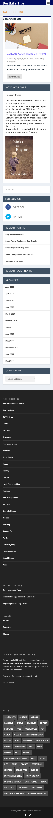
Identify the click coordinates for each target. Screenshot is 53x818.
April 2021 (9, 293)
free (19, 729)
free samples (31, 729)
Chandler (31, 723)
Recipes (6, 518)
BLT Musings (8, 417)
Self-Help (6, 524)
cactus (20, 723)
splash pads (21, 770)
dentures (8, 729)
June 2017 (9, 354)
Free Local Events (10, 444)
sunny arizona (32, 776)
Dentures (6, 430)
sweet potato (31, 782)
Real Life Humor (9, 511)
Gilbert (17, 735)
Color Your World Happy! (26, 53)
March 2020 (10, 314)
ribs (6, 764)
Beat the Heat (8, 410)
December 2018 (11, 347)
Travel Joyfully (9, 544)
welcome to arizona (37, 793)
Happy (31, 59)
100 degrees (9, 717)
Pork (33, 758)
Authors (6, 620)
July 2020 (9, 300)
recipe (42, 758)
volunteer (23, 787)
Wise (5, 565)
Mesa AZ (7, 752)
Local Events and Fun (11, 484)
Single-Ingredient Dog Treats (17, 248)
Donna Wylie (13, 59)
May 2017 (9, 361)
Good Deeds (8, 457)
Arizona (34, 717)
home (17, 740)
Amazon (23, 717)
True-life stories (9, 551)
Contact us (7, 627)
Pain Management (10, 497)
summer (34, 770)
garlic (7, 735)
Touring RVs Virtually (14, 261)
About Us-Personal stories (13, 403)
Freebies (6, 450)
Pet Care (6, 504)
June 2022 (9, 287)
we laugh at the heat (14, 793)
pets (17, 752)
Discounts (7, 437)
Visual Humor (8, 558)
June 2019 (9, 334)
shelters (8, 770)
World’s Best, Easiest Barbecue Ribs (19, 254)
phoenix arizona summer (15, 758)
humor (7, 746)
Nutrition (6, 491)
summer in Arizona (13, 776)
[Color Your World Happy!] (26, 36)
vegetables (9, 787)
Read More (14, 76)
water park (37, 787)
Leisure (36, 59)
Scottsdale (37, 764)
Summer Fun (8, 531)
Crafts (5, 423)
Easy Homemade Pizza (14, 234)
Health (7, 740)
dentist (43, 723)
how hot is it (42, 740)
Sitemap (6, 634)
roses (14, 764)
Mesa (39, 746)
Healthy (6, 471)
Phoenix (27, 752)
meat (31, 746)
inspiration (20, 746)
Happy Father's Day (34, 735)
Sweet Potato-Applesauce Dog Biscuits (21, 241)
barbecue (8, 723)
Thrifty (5, 538)
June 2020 (9, 307)
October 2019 (11, 320)
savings (24, 764)
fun (42, 729)
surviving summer (12, 782)
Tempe (44, 782)
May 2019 (9, 341)
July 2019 (9, 327)
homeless (27, 740)
